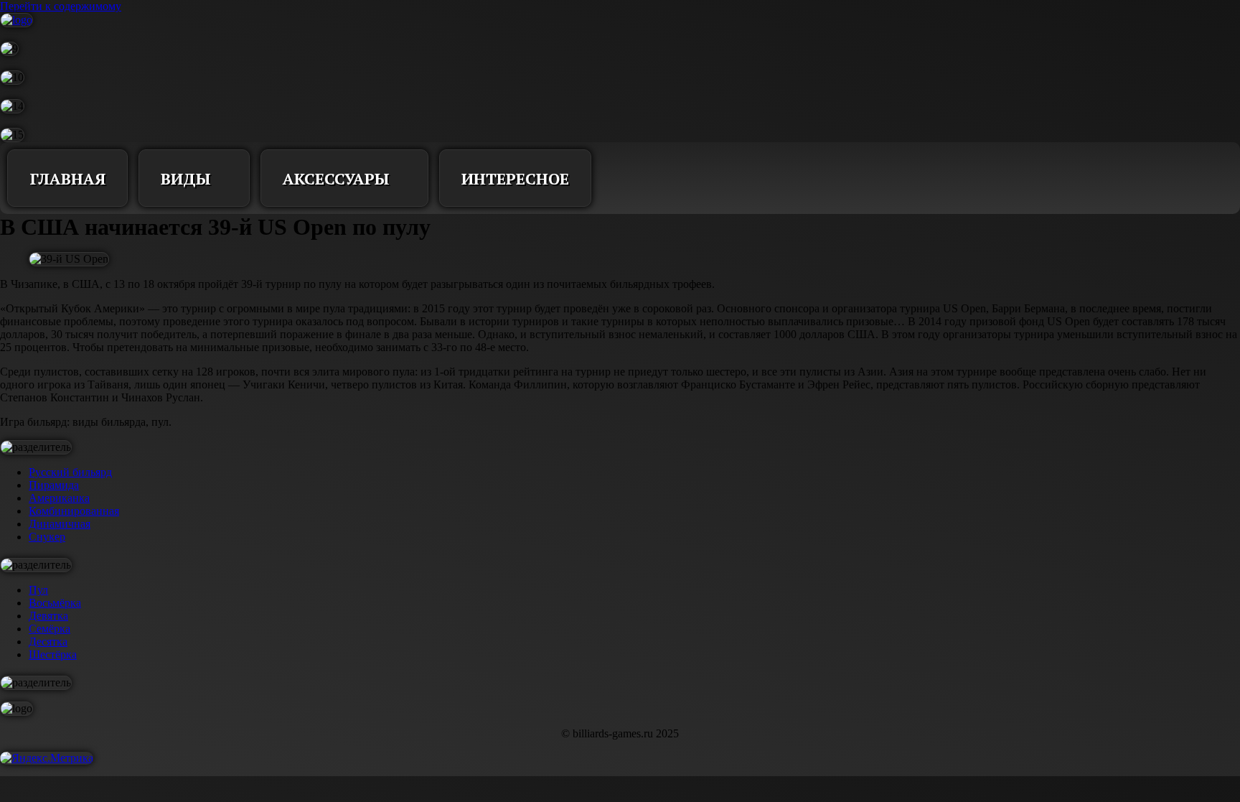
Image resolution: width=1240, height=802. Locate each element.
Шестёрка (53, 654)
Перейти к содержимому (60, 6)
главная (67, 178)
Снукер (47, 537)
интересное (515, 178)
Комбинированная (74, 511)
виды (186, 178)
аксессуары (336, 178)
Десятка (48, 641)
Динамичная (59, 524)
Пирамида (54, 485)
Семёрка (49, 629)
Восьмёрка (55, 603)
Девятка (48, 616)
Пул (38, 590)
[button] (623, 178)
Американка (59, 498)
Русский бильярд (70, 472)
